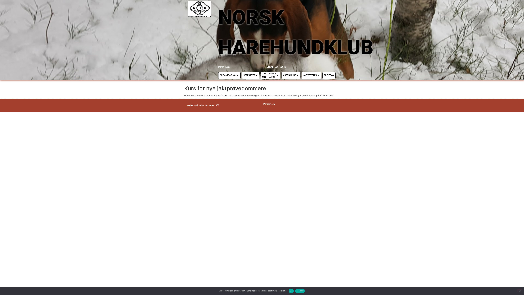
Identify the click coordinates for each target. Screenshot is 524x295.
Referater (249, 75)
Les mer (300, 291)
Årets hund (289, 75)
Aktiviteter (310, 75)
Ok (291, 291)
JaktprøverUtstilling (269, 75)
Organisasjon (228, 75)
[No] (519, 291)
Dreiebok (329, 75)
